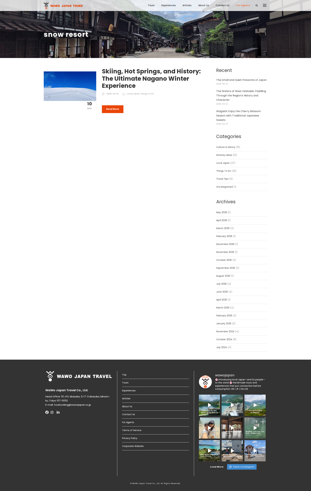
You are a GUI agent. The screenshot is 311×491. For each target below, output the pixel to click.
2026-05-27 (222, 83)
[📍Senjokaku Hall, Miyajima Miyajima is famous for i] (232, 428)
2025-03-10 (112, 93)
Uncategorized (224, 186)
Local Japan (133, 93)
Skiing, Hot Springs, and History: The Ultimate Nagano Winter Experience (151, 78)
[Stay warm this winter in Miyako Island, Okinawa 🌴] (209, 450)
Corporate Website (133, 446)
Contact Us (222, 5)
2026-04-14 (222, 104)
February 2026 (224, 236)
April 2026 (221, 220)
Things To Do (147, 93)
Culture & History (225, 147)
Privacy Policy (129, 438)
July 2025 (221, 283)
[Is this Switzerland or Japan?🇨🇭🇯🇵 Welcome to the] (255, 405)
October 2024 (224, 339)
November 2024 (225, 331)
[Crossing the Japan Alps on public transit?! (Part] (232, 405)
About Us (203, 5)
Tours (151, 5)
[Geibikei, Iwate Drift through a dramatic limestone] (255, 428)
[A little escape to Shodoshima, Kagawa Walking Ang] (232, 450)
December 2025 (225, 244)
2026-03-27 (222, 123)
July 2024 (221, 347)
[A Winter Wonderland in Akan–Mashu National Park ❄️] (255, 450)
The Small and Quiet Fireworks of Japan (241, 80)
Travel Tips (222, 178)
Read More (112, 109)
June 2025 (222, 291)
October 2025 (224, 260)
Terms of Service (131, 430)
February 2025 (224, 315)
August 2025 (223, 275)
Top (124, 374)
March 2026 (223, 228)
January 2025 (223, 323)
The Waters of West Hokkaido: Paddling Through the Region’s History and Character (241, 95)
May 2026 (221, 212)
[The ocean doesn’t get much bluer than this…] (209, 428)
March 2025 (222, 307)
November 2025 (225, 252)
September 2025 (225, 268)
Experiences (168, 5)
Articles (187, 5)
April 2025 (221, 299)
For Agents (243, 5)
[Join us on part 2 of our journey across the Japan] (209, 405)
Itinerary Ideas (224, 155)
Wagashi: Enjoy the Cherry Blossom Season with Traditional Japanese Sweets (238, 115)
